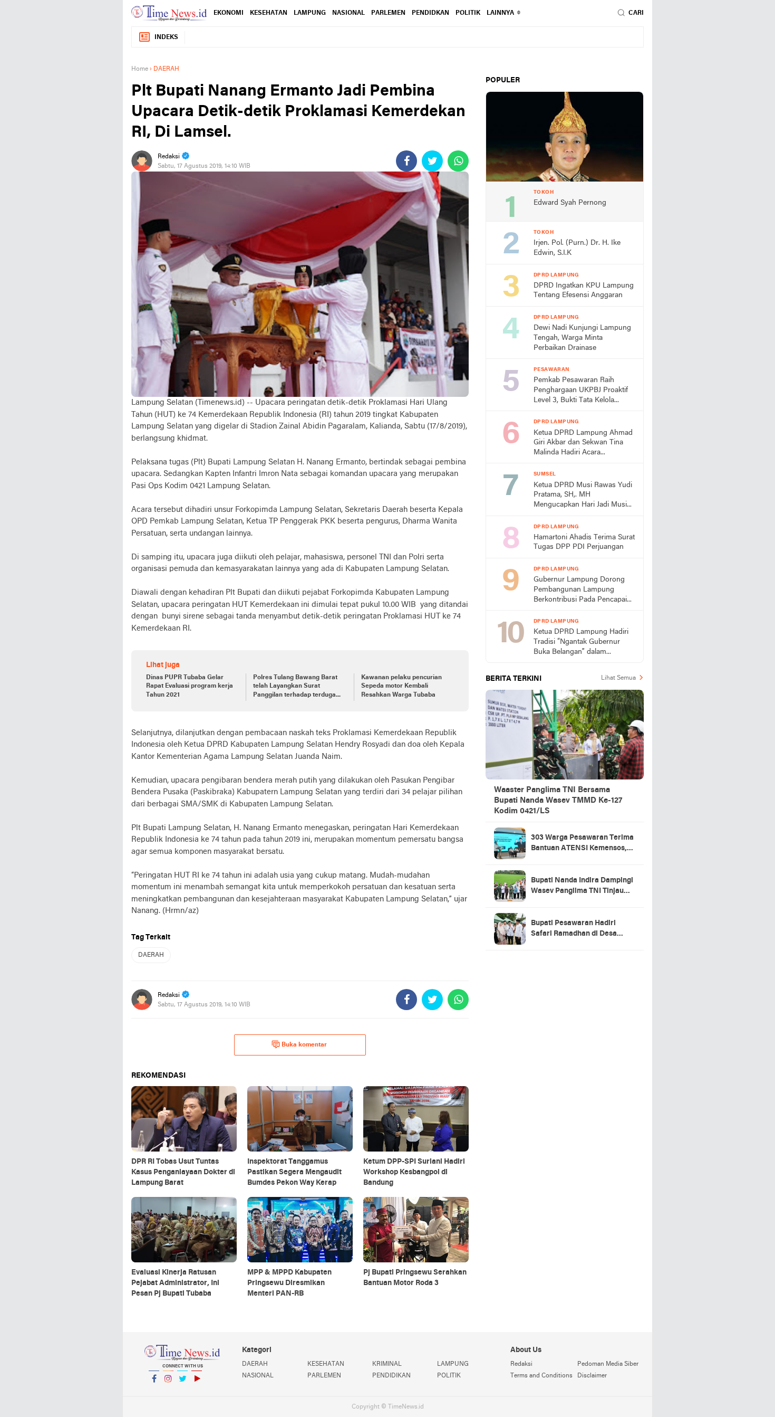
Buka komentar (304, 1045)
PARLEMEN (388, 13)
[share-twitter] (432, 161)
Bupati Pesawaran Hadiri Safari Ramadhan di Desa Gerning (574, 929)
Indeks (166, 37)
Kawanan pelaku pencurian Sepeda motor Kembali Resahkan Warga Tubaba (401, 686)
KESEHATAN (268, 13)
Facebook (154, 1392)
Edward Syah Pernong (570, 203)
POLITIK (468, 13)
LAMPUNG (310, 13)
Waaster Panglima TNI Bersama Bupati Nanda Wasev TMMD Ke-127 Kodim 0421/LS (558, 800)
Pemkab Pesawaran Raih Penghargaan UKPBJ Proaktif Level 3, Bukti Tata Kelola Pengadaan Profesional (581, 390)
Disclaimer (592, 1376)
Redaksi (521, 1364)
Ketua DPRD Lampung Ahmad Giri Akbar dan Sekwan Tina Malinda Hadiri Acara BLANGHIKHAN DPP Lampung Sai (583, 443)
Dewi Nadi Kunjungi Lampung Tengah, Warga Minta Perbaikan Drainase (582, 337)
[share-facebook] (406, 161)
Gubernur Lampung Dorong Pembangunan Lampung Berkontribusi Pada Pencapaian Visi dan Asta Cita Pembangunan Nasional (584, 590)
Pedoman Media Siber (607, 1364)
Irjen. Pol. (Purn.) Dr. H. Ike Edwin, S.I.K (577, 248)
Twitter (182, 1392)
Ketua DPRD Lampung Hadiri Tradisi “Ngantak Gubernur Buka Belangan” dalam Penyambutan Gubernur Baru (581, 642)
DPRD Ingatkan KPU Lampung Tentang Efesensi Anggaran (584, 291)
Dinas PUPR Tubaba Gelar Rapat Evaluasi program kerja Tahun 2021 (189, 686)
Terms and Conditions (541, 1376)
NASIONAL (348, 13)
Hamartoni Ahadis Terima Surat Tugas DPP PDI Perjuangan (584, 542)
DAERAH (151, 955)
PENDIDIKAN (391, 1376)
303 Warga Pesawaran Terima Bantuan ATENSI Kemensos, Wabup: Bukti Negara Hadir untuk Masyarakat (582, 844)
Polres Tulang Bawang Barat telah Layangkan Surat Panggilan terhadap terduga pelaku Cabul (295, 687)
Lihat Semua (618, 678)
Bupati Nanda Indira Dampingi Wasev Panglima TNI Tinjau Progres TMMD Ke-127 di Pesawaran (582, 887)
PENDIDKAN (430, 13)
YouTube (196, 1392)
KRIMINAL (387, 1364)
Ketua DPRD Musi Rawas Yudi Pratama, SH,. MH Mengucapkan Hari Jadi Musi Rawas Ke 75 (583, 495)
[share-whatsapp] (458, 161)
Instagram (168, 1392)
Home (139, 69)
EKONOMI (229, 13)
